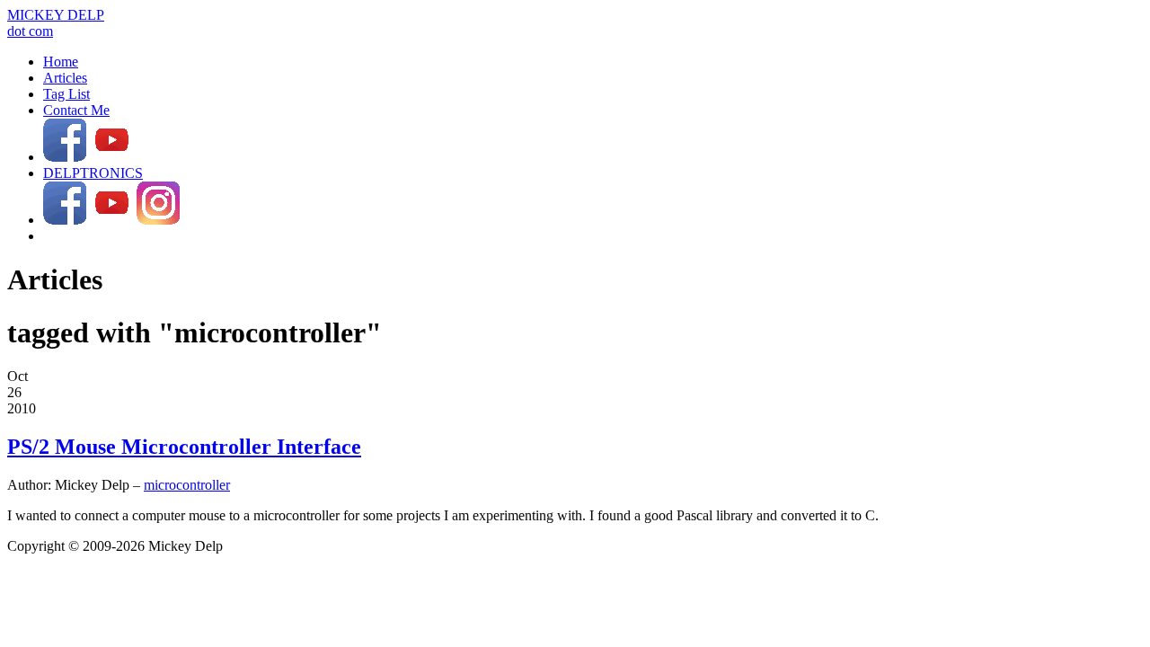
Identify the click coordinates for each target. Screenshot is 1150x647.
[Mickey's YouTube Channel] (111, 156)
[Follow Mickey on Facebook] (64, 156)
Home (60, 61)
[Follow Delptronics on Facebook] (64, 219)
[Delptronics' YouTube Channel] (111, 219)
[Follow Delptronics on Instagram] (158, 219)
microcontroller (187, 484)
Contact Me (76, 110)
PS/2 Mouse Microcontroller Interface (184, 446)
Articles (65, 77)
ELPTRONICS (93, 173)
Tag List (66, 94)
